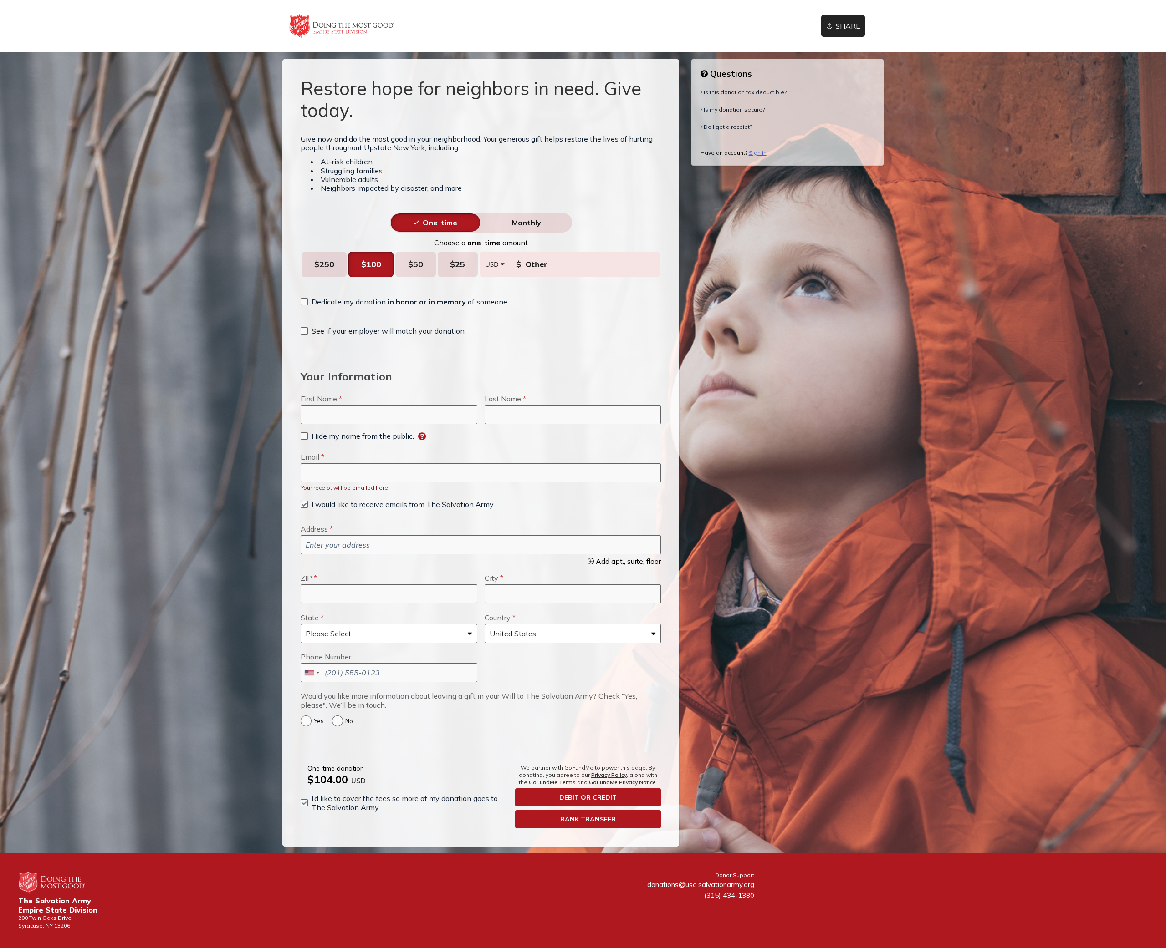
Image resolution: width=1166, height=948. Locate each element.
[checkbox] (404, 302)
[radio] (440, 222)
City (491, 578)
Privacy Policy (609, 774)
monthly (526, 222)
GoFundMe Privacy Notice (622, 782)
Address (314, 528)
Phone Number (326, 656)
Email (310, 456)
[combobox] (311, 673)
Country (498, 617)
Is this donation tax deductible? (745, 92)
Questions (730, 73)
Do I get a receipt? (728, 126)
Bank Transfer (588, 819)
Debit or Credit (588, 797)
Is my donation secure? (734, 109)
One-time (440, 222)
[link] (341, 26)
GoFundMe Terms (552, 782)
